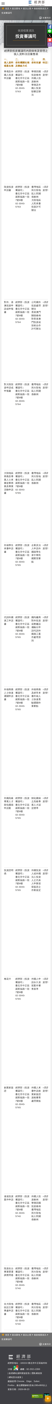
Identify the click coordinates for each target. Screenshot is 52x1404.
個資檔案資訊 (40, 8)
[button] (48, 1398)
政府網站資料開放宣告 (19, 1373)
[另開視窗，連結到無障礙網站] (37, 1396)
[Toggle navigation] (3, 3)
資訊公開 (27, 8)
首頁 (7, 8)
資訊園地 (16, 8)
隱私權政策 (37, 1373)
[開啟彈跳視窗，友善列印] (44, 18)
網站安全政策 (15, 1377)
